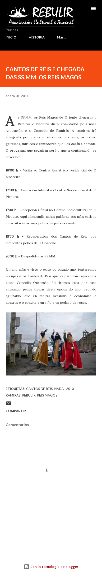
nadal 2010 (64, 389)
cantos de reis (39, 389)
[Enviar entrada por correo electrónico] (8, 405)
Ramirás (13, 395)
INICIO (11, 37)
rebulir (29, 395)
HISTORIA (37, 37)
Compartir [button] (16, 411)
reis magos (47, 395)
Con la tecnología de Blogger (53, 566)
